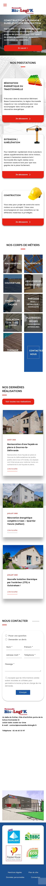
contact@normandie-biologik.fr (23, 725)
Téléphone (30, 655)
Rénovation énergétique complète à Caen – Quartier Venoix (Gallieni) (21, 520)
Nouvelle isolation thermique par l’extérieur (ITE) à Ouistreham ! (22, 582)
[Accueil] (23, 10)
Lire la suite (12, 469)
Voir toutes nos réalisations (18, 402)
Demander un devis (17, 639)
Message (9, 664)
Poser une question (17, 636)
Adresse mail (13, 655)
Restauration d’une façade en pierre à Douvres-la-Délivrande (22, 447)
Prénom (28, 647)
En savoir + (23, 48)
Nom (9, 647)
